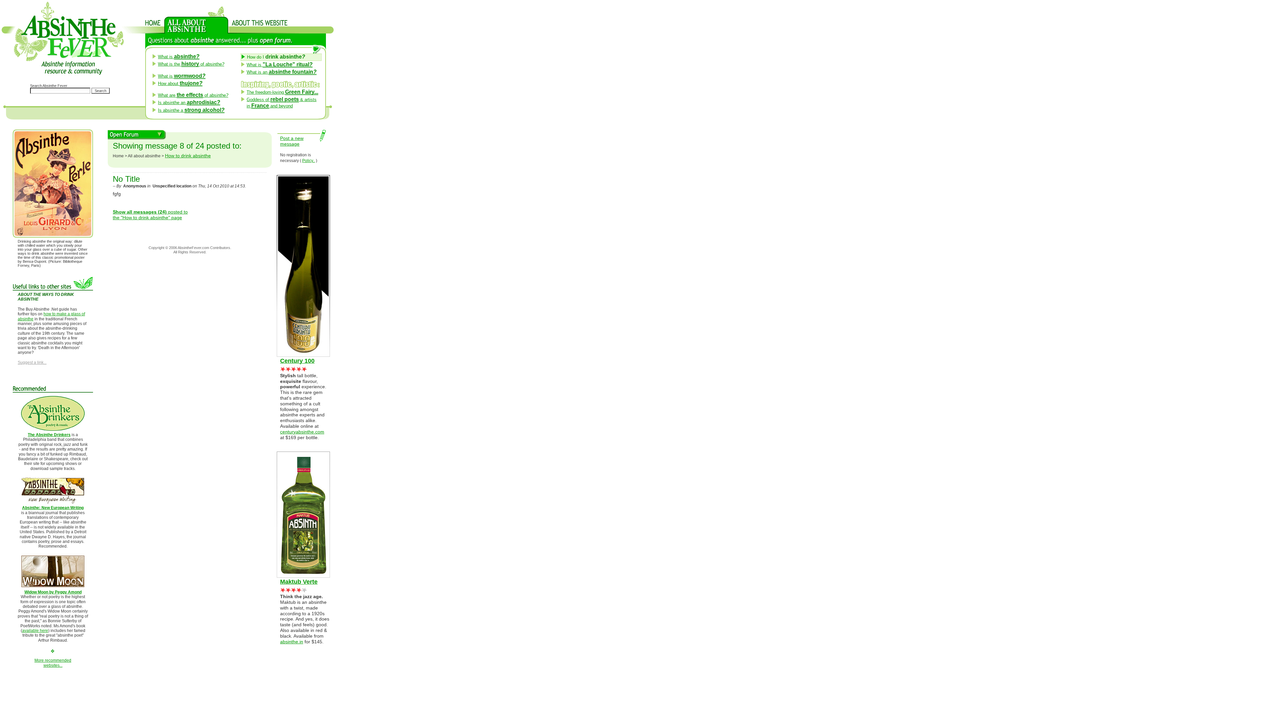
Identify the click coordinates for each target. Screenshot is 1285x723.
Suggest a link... (32, 362)
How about (180, 83)
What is (178, 56)
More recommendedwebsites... (52, 662)
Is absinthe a (191, 110)
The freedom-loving (282, 92)
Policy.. (308, 160)
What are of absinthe (193, 95)
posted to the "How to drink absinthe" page (150, 214)
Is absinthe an (189, 102)
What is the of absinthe (191, 64)
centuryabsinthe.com (302, 431)
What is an (282, 72)
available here (35, 630)
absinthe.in (291, 641)
